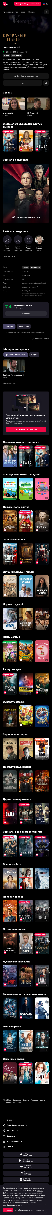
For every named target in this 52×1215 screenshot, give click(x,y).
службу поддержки (36, 1210)
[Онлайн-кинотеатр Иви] (6, 3)
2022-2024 (11, 52)
